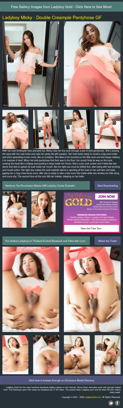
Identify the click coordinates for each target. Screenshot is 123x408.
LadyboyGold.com (93, 397)
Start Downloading (108, 185)
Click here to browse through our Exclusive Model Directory (61, 380)
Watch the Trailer (107, 240)
